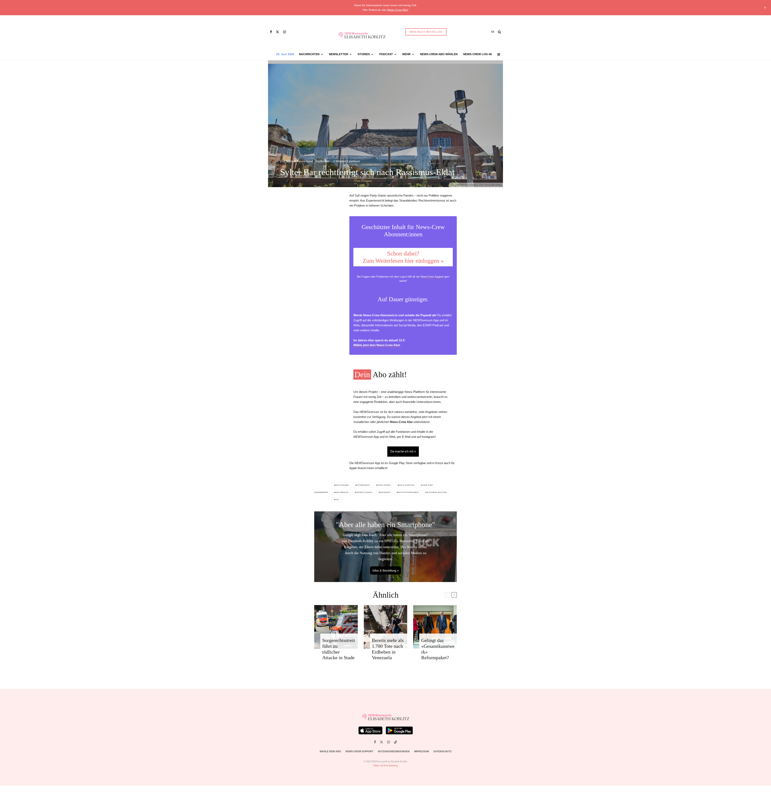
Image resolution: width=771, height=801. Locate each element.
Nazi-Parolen (342, 492)
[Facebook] (271, 31)
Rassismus (385, 492)
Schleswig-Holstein (436, 492)
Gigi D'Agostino (406, 485)
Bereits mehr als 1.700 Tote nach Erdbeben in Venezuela (388, 649)
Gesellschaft (384, 485)
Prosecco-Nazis (364, 492)
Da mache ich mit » (403, 451)
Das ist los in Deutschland (296, 161)
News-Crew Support (432, 276)
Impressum (421, 751)
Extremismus (363, 485)
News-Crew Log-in (477, 54)
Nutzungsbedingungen (394, 751)
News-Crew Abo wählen (439, 54)
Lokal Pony (427, 485)
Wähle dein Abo (330, 751)
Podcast (386, 54)
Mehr (406, 54)
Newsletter (338, 54)
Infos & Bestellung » (385, 570)
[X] (277, 31)
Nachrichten (309, 54)
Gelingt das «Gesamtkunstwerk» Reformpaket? (438, 649)
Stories (364, 54)
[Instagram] (284, 31)
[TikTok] (395, 742)
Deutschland (342, 485)
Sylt (337, 500)
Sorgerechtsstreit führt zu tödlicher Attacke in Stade (338, 649)
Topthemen (322, 161)
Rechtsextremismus (408, 492)
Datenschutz (442, 751)
